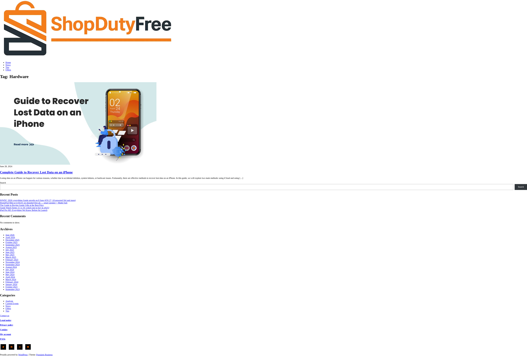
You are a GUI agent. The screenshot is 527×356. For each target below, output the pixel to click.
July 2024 (9, 269)
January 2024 (11, 284)
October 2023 (11, 287)
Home (8, 62)
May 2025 (9, 255)
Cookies (3, 330)
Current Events (12, 303)
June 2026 (9, 235)
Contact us (4, 315)
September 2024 (12, 264)
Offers (8, 70)
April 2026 (10, 237)
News (8, 65)
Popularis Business (44, 355)
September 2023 (12, 289)
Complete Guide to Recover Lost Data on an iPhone (36, 172)
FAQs (2, 339)
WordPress (23, 355)
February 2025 (11, 260)
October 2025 (11, 242)
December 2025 (12, 240)
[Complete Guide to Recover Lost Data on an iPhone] (78, 164)
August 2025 (11, 247)
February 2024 (11, 282)
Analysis (9, 301)
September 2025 (12, 245)
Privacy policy (6, 325)
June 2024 (9, 272)
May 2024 (9, 274)
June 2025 (9, 252)
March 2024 (10, 279)
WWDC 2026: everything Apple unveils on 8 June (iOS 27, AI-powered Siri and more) (38, 200)
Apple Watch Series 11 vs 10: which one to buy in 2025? (24, 208)
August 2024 (11, 267)
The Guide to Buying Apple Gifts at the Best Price (22, 205)
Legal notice (5, 320)
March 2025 (10, 257)
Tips (7, 67)
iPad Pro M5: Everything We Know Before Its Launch (23, 210)
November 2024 (12, 262)
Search (3, 183)
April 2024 (10, 277)
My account (5, 334)
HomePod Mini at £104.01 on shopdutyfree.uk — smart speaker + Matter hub (33, 203)
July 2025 (9, 250)
